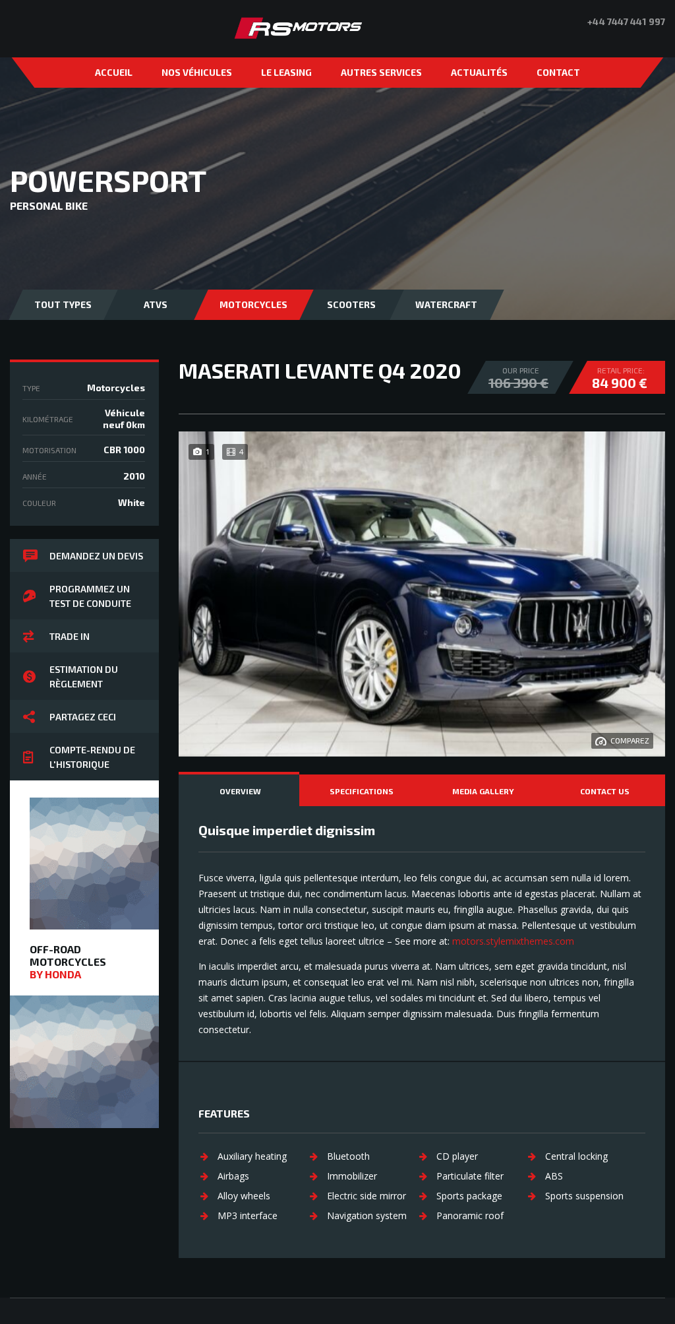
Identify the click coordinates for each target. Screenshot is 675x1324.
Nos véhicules (196, 72)
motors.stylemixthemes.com (513, 941)
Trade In (69, 636)
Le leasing (286, 72)
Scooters (351, 304)
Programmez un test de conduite (90, 596)
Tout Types (63, 304)
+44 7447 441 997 (626, 21)
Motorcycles (253, 304)
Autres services (381, 72)
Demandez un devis (96, 555)
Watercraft (446, 304)
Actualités (479, 72)
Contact (558, 72)
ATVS (155, 304)
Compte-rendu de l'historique (92, 757)
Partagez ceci (82, 716)
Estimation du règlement (83, 676)
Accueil (113, 72)
